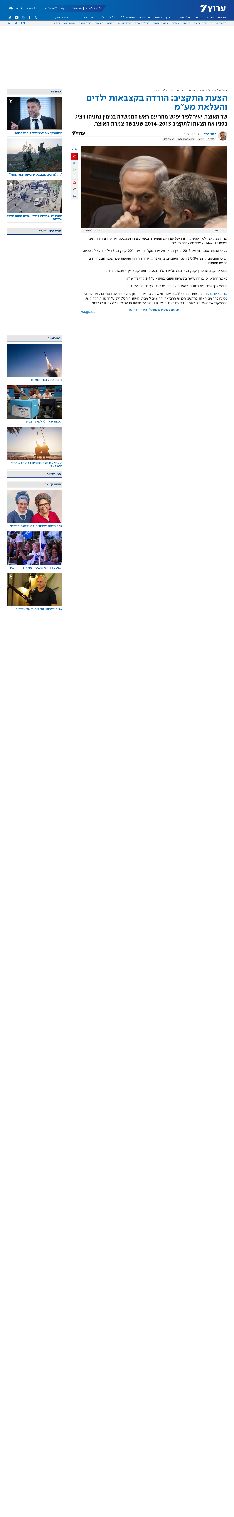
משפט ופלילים (127, 17)
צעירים (175, 23)
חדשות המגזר (218, 23)
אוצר (200, 139)
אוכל (84, 17)
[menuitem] (222, 17)
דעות (94, 17)
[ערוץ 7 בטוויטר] (36, 17)
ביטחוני (198, 17)
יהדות (75, 17)
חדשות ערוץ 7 (210, 10)
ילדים (211, 139)
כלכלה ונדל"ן (108, 17)
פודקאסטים (145, 17)
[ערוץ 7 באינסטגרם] (23, 17)
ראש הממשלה (186, 139)
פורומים (99, 23)
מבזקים (210, 17)
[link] (34, 133)
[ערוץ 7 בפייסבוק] (29, 17)
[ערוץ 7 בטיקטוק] (10, 17)
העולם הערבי (142, 23)
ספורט (110, 23)
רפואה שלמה (160, 23)
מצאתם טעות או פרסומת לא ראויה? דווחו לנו (154, 309)
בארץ (169, 17)
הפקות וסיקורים (59, 17)
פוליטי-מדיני (183, 17)
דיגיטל (186, 23)
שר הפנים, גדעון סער (213, 293)
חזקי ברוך (210, 134)
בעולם (158, 17)
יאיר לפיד (169, 139)
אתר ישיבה (85, 23)
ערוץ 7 (224, 90)
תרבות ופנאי (125, 23)
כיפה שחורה (200, 23)
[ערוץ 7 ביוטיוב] (16, 17)
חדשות (222, 17)
